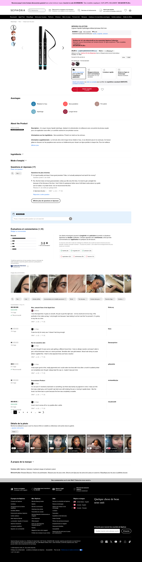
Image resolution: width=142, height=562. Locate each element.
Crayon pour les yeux (28, 21)
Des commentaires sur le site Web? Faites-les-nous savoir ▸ (71, 480)
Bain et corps (66, 17)
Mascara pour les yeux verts (56, 473)
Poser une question (17, 169)
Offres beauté (35, 521)
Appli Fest (22, 17)
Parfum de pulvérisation (40, 473)
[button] (103, 50)
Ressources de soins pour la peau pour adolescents (61, 532)
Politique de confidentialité (18, 550)
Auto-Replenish (36, 518)
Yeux (19, 21)
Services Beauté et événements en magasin (41, 515)
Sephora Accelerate (16, 523)
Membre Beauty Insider (38, 501)
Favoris (33, 527)
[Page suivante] (43, 412)
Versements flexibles (57, 526)
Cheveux (58, 17)
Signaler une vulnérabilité (17, 529)
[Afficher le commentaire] (20, 284)
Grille (123, 57)
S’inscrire (126, 531)
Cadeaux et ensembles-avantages (99, 17)
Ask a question (87, 32)
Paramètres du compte (37, 512)
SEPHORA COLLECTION (79, 26)
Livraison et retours (78, 83)
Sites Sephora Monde (16, 518)
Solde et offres (127, 17)
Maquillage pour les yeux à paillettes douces (113, 473)
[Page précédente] (11, 412)
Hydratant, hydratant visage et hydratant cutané (41, 469)
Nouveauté (13, 17)
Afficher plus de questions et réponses (46, 201)
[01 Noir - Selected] (77, 64)
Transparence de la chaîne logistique (18, 507)
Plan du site (57, 550)
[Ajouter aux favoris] (102, 89)
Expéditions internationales (59, 516)
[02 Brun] (73, 64)
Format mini (76, 17)
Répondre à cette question (41, 194)
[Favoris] (125, 10)
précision (105, 33)
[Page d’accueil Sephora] (17, 10)
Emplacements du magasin (59, 523)
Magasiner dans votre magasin (40, 530)
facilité (94, 33)
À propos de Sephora (16, 501)
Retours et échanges (57, 504)
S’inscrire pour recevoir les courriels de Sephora (110, 527)
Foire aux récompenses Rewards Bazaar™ (38, 524)
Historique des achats (37, 509)
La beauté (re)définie (16, 526)
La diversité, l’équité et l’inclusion (19, 521)
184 (39, 412)
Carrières (13, 504)
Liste (129, 57)
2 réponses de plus (39, 191)
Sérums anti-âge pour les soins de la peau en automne (83, 473)
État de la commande (37, 506)
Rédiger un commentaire (18, 231)
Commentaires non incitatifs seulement (54, 299)
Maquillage (29, 17)
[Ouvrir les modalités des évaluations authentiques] (28, 266)
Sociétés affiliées (15, 510)
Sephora (23, 469)
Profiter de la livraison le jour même (41, 533)
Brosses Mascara (26, 473)
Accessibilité (55, 529)
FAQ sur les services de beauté (60, 521)
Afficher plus (35, 145)
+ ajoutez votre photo (17, 428)
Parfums (50, 17)
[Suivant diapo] (63, 48)
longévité (99, 33)
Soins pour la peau (40, 17)
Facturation (55, 513)
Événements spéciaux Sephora (19, 513)
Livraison (54, 510)
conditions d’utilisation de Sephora (35, 550)
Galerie (33, 504)
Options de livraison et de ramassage (59, 507)
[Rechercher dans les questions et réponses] (12, 173)
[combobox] (37, 10)
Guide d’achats (56, 518)
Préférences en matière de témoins (70, 550)
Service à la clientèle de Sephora (61, 501)
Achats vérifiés (36, 299)
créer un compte (91, 82)
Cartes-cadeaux (116, 17)
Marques (84, 17)
